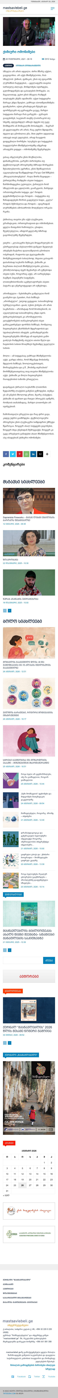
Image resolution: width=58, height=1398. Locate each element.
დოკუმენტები (10, 1293)
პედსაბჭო (8, 1284)
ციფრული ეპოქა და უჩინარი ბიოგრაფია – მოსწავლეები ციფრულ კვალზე (35, 857)
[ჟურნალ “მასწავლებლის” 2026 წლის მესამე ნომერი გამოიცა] (29, 1010)
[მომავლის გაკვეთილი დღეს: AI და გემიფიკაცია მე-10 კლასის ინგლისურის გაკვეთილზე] (29, 643)
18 (15, 1179)
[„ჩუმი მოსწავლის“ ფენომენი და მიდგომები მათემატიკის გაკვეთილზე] (11, 800)
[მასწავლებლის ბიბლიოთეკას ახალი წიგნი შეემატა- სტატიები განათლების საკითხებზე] (29, 914)
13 (30, 1174)
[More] (47, 454)
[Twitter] (13, 454)
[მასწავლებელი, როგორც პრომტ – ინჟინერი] (11, 820)
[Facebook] (6, 454)
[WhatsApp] (26, 454)
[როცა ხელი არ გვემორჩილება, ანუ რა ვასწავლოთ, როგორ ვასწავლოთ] (11, 780)
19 (22, 1179)
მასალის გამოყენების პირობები (20, 1302)
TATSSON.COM (9, 1393)
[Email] (40, 454)
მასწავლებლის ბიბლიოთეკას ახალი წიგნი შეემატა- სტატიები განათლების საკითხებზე (28, 934)
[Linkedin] (33, 454)
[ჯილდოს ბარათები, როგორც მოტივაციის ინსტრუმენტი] (29, 693)
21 (37, 1179)
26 (22, 1185)
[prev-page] (5, 611)
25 (15, 1185)
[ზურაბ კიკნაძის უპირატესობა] (29, 582)
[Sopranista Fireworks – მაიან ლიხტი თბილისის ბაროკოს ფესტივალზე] (29, 501)
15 (44, 1174)
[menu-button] (52, 8)
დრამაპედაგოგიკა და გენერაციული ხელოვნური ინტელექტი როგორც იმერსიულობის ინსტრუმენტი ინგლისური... (35, 839)
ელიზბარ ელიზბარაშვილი (28, 66)
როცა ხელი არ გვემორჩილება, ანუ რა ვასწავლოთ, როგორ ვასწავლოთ (36, 777)
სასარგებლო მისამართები (17, 1298)
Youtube (51, 1376)
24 (7, 1185)
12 (22, 1174)
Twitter (37, 1376)
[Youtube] (43, 1376)
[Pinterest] (20, 454)
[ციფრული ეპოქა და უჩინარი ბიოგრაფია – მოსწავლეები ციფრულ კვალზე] (11, 861)
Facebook (21, 1376)
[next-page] (9, 611)
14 (37, 1174)
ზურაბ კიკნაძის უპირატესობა (20, 599)
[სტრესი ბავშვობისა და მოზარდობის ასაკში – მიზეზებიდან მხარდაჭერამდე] (29, 741)
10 (7, 1174)
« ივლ (6, 1195)
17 (7, 1179)
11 (15, 1174)
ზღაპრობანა (10, 559)
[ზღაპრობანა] (29, 543)
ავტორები (8, 1289)
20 (30, 1179)
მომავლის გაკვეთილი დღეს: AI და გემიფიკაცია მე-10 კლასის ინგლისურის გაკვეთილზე (27, 665)
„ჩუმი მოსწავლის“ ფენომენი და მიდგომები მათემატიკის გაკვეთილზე (36, 796)
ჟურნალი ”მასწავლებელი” (17, 1280)
